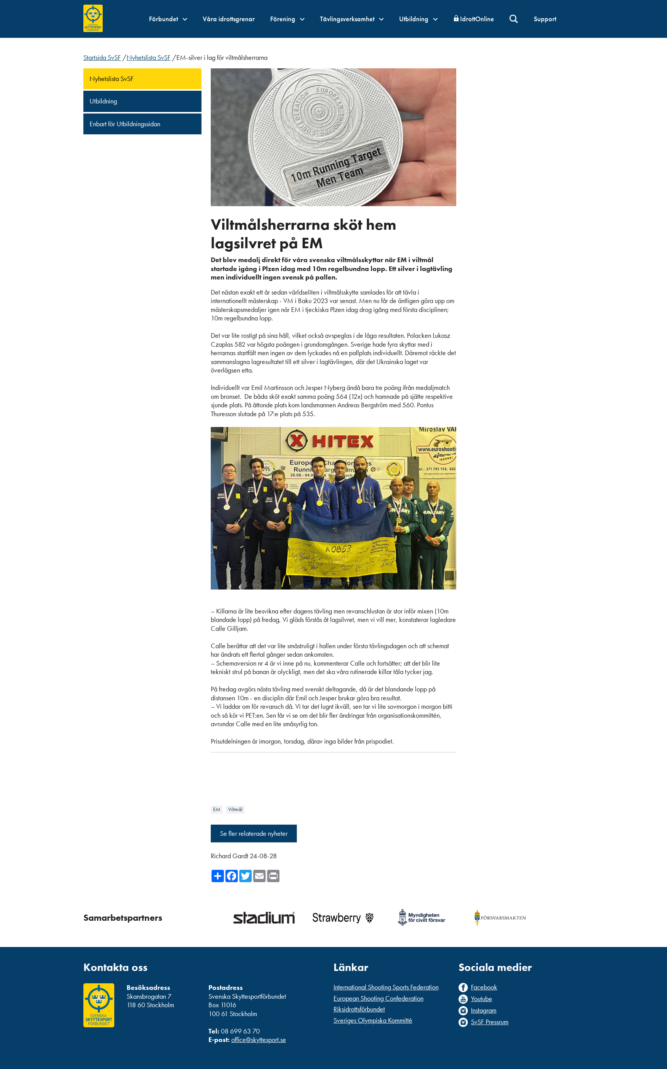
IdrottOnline (477, 18)
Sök (514, 19)
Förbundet (164, 18)
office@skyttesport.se (258, 1039)
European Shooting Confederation (378, 998)
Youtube (481, 998)
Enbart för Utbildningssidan (125, 123)
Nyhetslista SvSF (149, 57)
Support (545, 18)
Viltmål (235, 809)
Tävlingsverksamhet (348, 18)
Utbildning (414, 18)
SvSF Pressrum (489, 1022)
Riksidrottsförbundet (359, 1009)
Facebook (484, 987)
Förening (283, 18)
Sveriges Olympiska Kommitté (373, 1020)
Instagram (483, 1010)
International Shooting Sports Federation (386, 987)
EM (216, 809)
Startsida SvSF (102, 57)
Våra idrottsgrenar (229, 18)
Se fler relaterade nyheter (254, 833)
